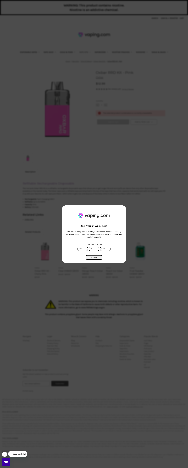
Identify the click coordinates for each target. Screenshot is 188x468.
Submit (94, 257)
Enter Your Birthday (94, 244)
